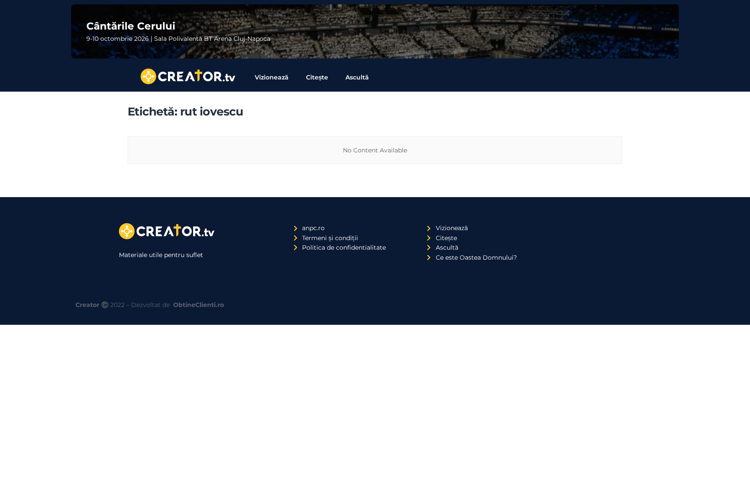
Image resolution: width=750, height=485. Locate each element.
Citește (317, 77)
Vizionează (272, 77)
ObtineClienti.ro (198, 305)
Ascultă (357, 77)
